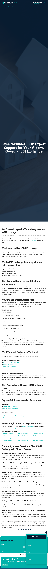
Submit (29, 559)
